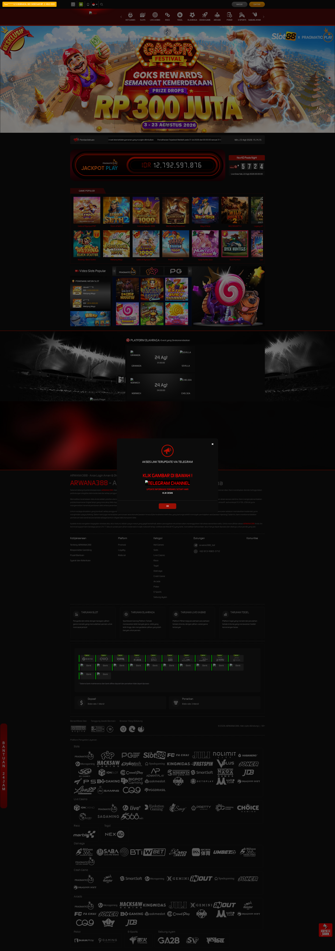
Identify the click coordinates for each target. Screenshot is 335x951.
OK (167, 506)
